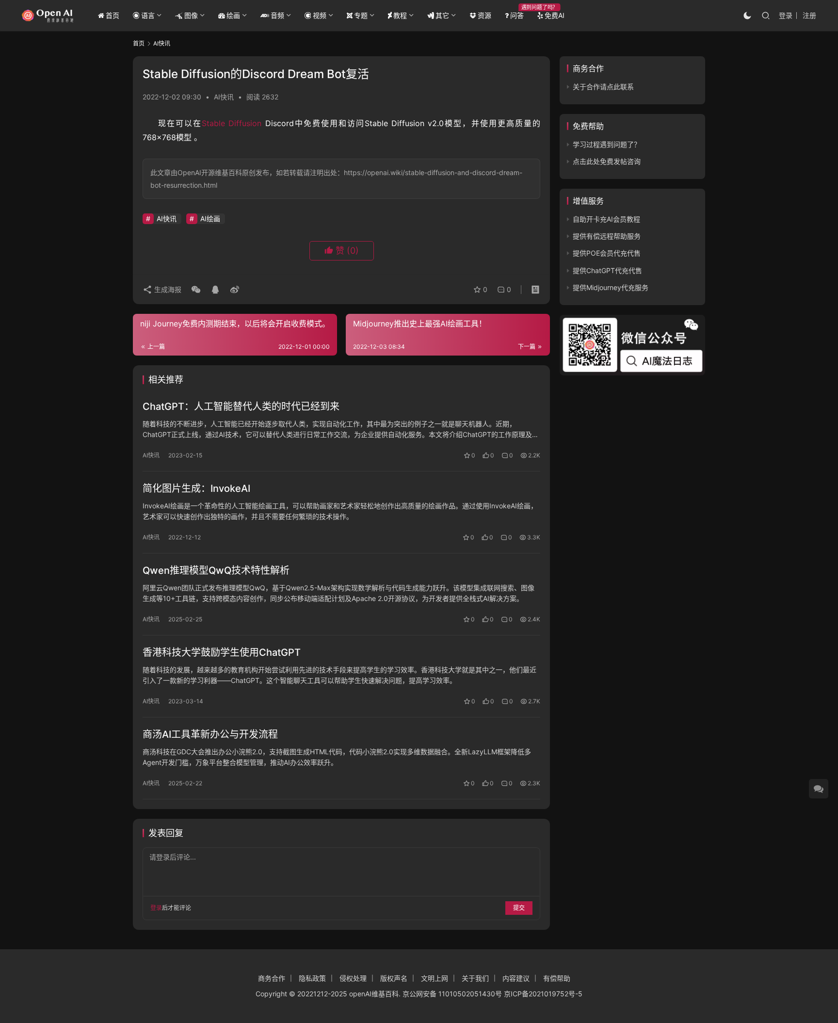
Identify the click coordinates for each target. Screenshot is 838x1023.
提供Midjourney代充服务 (610, 287)
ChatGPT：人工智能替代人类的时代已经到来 (241, 406)
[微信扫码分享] (196, 289)
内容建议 (516, 978)
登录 (785, 15)
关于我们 (475, 978)
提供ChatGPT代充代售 (607, 270)
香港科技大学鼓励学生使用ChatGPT (222, 652)
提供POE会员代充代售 (607, 253)
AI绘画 (210, 218)
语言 (148, 15)
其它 (442, 15)
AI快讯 (224, 97)
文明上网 (434, 978)
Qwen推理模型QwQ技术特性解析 (216, 570)
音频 (277, 15)
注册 (809, 15)
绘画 (233, 15)
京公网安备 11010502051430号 (452, 994)
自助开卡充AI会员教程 (606, 219)
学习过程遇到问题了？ (607, 144)
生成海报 (166, 289)
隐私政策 (312, 978)
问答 (517, 15)
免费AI (554, 15)
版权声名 (393, 978)
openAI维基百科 (374, 994)
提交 (519, 907)
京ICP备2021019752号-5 (543, 994)
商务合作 (271, 978)
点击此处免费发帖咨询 (607, 161)
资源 (484, 15)
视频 (319, 15)
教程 (400, 15)
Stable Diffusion (231, 123)
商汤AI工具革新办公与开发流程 (210, 734)
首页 (112, 15)
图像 (191, 15)
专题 (361, 15)
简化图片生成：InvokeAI (196, 488)
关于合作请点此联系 (603, 86)
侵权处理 (353, 978)
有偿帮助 (556, 978)
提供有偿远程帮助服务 (607, 236)
